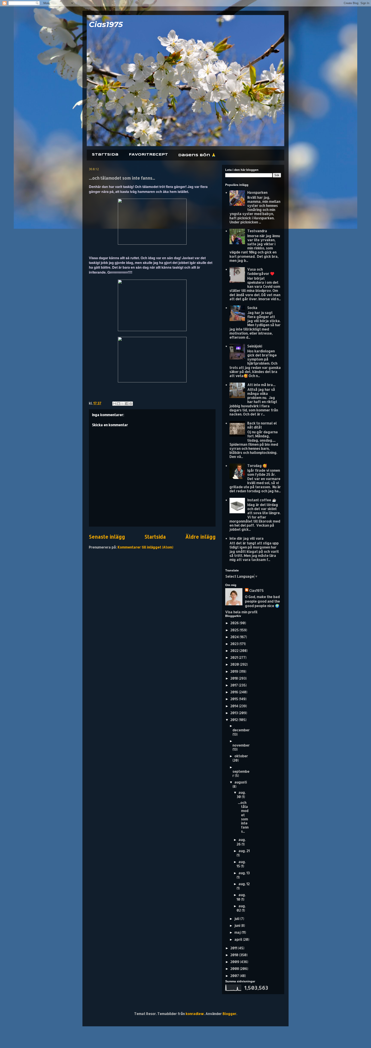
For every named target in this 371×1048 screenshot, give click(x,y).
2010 (234, 955)
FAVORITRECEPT (148, 154)
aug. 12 (244, 883)
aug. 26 (241, 841)
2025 (235, 630)
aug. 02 (241, 908)
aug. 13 (244, 873)
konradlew (195, 1013)
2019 (234, 671)
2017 (234, 685)
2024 (235, 637)
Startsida (105, 154)
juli (237, 918)
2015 (234, 699)
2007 (235, 975)
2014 (234, 706)
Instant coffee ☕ (261, 500)
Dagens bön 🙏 (197, 155)
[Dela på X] (122, 403)
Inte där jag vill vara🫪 (248, 538)
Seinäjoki (254, 346)
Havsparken (257, 192)
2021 (234, 657)
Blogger (229, 1013)
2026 (235, 623)
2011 (234, 948)
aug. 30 (241, 794)
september (241, 773)
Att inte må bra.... (261, 384)
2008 (235, 968)
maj (238, 932)
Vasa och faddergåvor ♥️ (260, 271)
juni (237, 925)
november (241, 745)
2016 (234, 692)
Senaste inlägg (107, 537)
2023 (234, 643)
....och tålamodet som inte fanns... (243, 816)
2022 (234, 650)
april (238, 939)
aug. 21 (244, 850)
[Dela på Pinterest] (131, 403)
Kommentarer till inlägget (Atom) (145, 547)
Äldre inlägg (200, 537)
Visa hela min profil (241, 612)
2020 (235, 664)
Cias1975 (106, 24)
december (241, 730)
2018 (234, 678)
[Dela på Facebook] (127, 403)
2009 (235, 961)
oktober (241, 756)
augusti (240, 782)
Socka (252, 307)
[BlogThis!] (118, 403)
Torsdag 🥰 (257, 465)
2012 (234, 719)
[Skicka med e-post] (114, 403)
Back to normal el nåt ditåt (262, 425)
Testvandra (257, 231)
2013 (234, 712)
